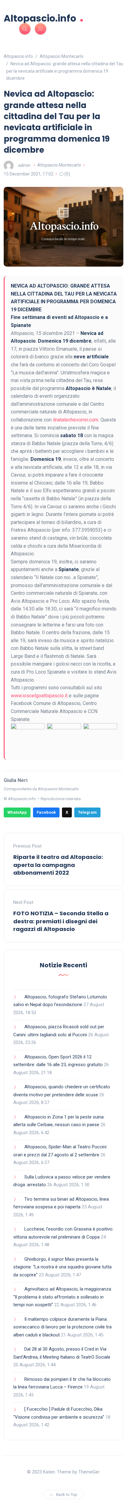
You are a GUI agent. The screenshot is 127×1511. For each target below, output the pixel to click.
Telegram (87, 812)
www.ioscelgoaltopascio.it (39, 696)
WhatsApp (17, 812)
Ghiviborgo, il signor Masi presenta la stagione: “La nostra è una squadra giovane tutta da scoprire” (62, 1267)
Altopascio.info (44, 17)
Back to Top (66, 1494)
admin (24, 165)
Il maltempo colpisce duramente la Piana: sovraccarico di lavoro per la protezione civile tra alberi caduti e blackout (62, 1327)
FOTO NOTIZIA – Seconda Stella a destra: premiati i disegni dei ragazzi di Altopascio (61, 921)
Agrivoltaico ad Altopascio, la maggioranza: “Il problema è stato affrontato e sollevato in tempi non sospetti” (62, 1297)
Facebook (46, 812)
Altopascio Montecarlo (59, 165)
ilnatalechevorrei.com (75, 420)
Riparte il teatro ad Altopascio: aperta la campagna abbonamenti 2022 (58, 864)
